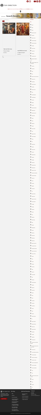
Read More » (5, 52)
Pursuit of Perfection (25, 396)
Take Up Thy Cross (7, 49)
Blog (12, 393)
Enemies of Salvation (25, 397)
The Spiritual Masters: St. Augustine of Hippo (15, 405)
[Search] (3, 21)
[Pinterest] (37, 1)
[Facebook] (28, 1)
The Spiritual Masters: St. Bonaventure (15, 402)
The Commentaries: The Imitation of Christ (15, 410)
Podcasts (13, 395)
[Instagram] (30, 1)
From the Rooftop (14, 397)
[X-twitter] (32, 1)
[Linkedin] (40, 1)
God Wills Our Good (22, 50)
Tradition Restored (25, 399)
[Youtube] (35, 1)
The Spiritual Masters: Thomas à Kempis (15, 399)
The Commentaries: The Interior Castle (15, 407)
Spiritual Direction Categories (24, 394)
